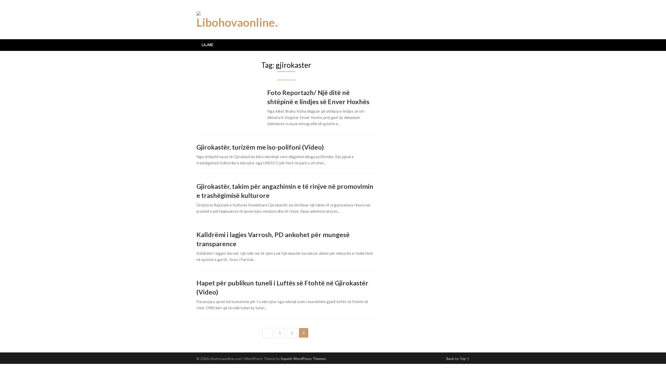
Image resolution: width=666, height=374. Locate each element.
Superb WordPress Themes (303, 358)
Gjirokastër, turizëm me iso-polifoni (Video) (260, 147)
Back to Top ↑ (458, 358)
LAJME (207, 45)
